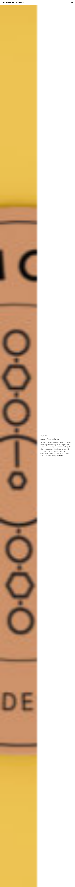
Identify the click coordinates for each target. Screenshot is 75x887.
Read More (60, 455)
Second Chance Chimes (49, 439)
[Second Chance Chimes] (19, 446)
